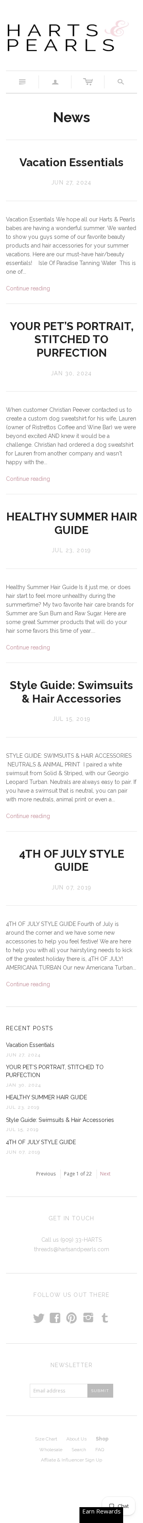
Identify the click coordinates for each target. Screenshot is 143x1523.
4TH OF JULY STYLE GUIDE (71, 860)
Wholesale (50, 1449)
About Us (76, 1439)
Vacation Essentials (71, 162)
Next (105, 1173)
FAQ (99, 1449)
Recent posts (29, 1028)
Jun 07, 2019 (72, 887)
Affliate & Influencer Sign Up (71, 1460)
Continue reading (28, 288)
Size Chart (46, 1439)
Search (79, 1449)
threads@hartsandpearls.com (71, 1249)
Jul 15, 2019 (71, 719)
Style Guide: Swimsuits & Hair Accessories (71, 692)
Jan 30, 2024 (71, 373)
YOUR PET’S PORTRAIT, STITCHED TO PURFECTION (71, 339)
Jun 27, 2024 (71, 182)
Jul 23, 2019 (71, 550)
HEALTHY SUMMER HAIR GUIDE (71, 523)
